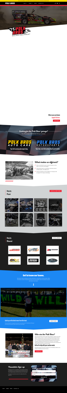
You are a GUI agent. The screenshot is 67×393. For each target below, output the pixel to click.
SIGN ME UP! (44, 377)
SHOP (25, 3)
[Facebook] (57, 3)
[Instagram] (59, 3)
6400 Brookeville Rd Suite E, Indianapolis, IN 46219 (33, 135)
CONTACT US (40, 3)
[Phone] (55, 3)
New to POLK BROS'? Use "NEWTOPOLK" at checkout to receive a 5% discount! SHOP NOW (33, 0)
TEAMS (30, 3)
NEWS (35, 3)
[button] (1, 302)
